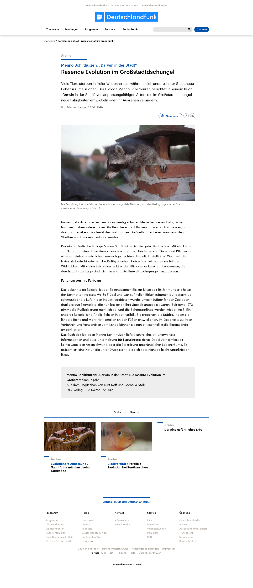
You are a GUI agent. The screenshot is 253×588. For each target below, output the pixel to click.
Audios (86, 524)
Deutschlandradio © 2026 (127, 564)
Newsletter (153, 524)
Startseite (49, 40)
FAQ (149, 520)
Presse (183, 524)
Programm (91, 29)
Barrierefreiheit (188, 541)
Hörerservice (122, 520)
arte (133, 552)
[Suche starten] (189, 29)
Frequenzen (88, 541)
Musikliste (153, 532)
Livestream (88, 520)
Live (204, 29)
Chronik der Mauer (150, 552)
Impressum (168, 548)
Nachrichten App (91, 536)
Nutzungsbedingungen (145, 548)
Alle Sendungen (55, 524)
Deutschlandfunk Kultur (124, 5)
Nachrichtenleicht (56, 532)
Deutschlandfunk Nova (153, 5)
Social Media (122, 524)
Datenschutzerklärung (115, 548)
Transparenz (186, 532)
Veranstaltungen (156, 528)
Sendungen (71, 29)
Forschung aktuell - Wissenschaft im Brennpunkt (86, 41)
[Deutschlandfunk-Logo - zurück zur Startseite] (126, 17)
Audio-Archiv (130, 29)
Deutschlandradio (96, 5)
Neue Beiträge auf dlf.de (59, 536)
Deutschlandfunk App (94, 532)
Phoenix (122, 552)
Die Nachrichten (55, 528)
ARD (103, 552)
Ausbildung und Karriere (193, 528)
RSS (149, 536)
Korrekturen (186, 536)
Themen (51, 29)
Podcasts (110, 29)
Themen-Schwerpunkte (59, 541)
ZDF (111, 552)
